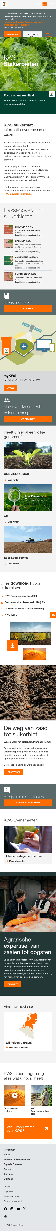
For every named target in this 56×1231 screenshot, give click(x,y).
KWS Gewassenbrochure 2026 (21, 596)
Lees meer (12, 984)
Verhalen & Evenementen (17, 1159)
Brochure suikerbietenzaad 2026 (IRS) (25, 602)
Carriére (8, 1174)
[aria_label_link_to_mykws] (45, 4)
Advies (7, 1154)
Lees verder (14, 772)
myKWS (10, 388)
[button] (14, 1099)
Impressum (9, 1191)
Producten (9, 1149)
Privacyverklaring (12, 1196)
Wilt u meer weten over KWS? (20, 1129)
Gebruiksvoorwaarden (14, 1201)
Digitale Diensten (13, 1164)
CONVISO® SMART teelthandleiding (24, 608)
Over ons (8, 1169)
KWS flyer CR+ (13, 614)
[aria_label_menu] (51, 4)
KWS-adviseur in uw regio (18, 193)
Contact (8, 1178)
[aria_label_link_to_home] (4, 4)
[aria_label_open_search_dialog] (38, 4)
